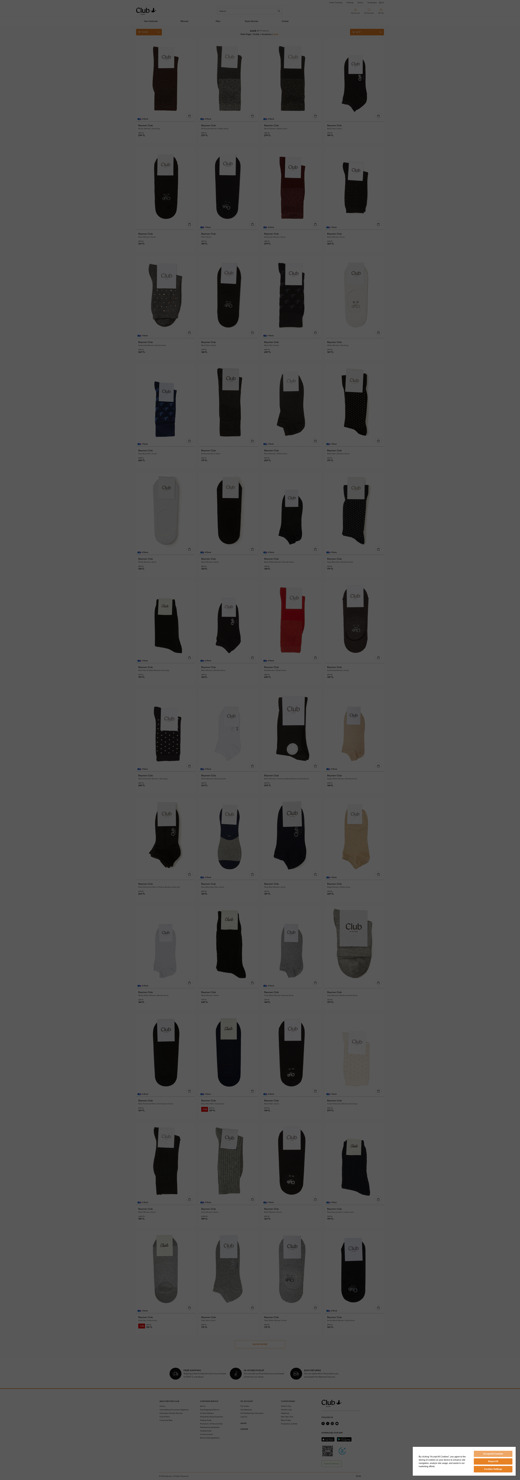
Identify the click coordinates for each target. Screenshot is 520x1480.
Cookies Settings (493, 1469)
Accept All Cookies (493, 1454)
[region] (464, 1461)
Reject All (493, 1461)
